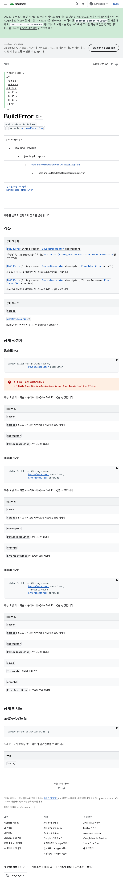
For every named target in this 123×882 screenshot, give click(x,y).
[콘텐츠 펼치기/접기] (23, 73)
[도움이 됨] (112, 64)
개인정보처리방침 (63, 867)
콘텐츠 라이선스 (51, 798)
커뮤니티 (24, 867)
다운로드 (8, 833)
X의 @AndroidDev (53, 827)
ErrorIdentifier (91, 266)
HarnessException (32, 128)
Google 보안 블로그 (53, 838)
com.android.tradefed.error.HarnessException (55, 164)
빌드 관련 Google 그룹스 (55, 848)
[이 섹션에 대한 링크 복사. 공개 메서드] (25, 709)
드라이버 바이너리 (12, 848)
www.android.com (92, 833)
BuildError (13, 248)
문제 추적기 (88, 848)
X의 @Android (51, 822)
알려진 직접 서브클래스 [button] (19, 188)
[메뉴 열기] (5, 4)
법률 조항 (36, 867)
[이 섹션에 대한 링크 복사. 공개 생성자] (25, 341)
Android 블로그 (51, 833)
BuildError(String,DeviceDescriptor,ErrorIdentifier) (78, 254)
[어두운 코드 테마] (117, 360)
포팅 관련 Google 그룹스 (55, 853)
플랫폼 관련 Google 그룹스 (56, 843)
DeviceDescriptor (53, 248)
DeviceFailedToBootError (19, 189)
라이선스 (48, 867)
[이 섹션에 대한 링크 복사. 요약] (14, 229)
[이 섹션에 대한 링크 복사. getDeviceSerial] (30, 719)
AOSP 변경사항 (28, 28)
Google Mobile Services (95, 838)
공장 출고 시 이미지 (13, 843)
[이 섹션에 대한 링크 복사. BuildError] (22, 351)
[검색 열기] (77, 4)
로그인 (116, 3)
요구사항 (8, 827)
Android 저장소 (11, 822)
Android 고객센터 (91, 822)
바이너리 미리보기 (12, 838)
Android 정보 (10, 867)
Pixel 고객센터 (90, 827)
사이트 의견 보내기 (84, 867)
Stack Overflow (91, 843)
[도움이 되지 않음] (116, 64)
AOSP (6, 64)
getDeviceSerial (17, 318)
